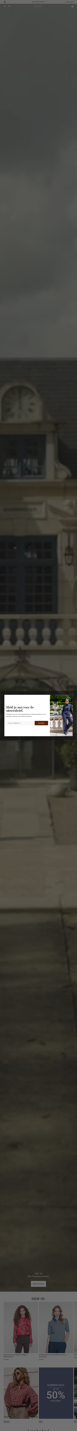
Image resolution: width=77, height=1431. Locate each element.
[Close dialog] (68, 699)
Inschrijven (41, 723)
